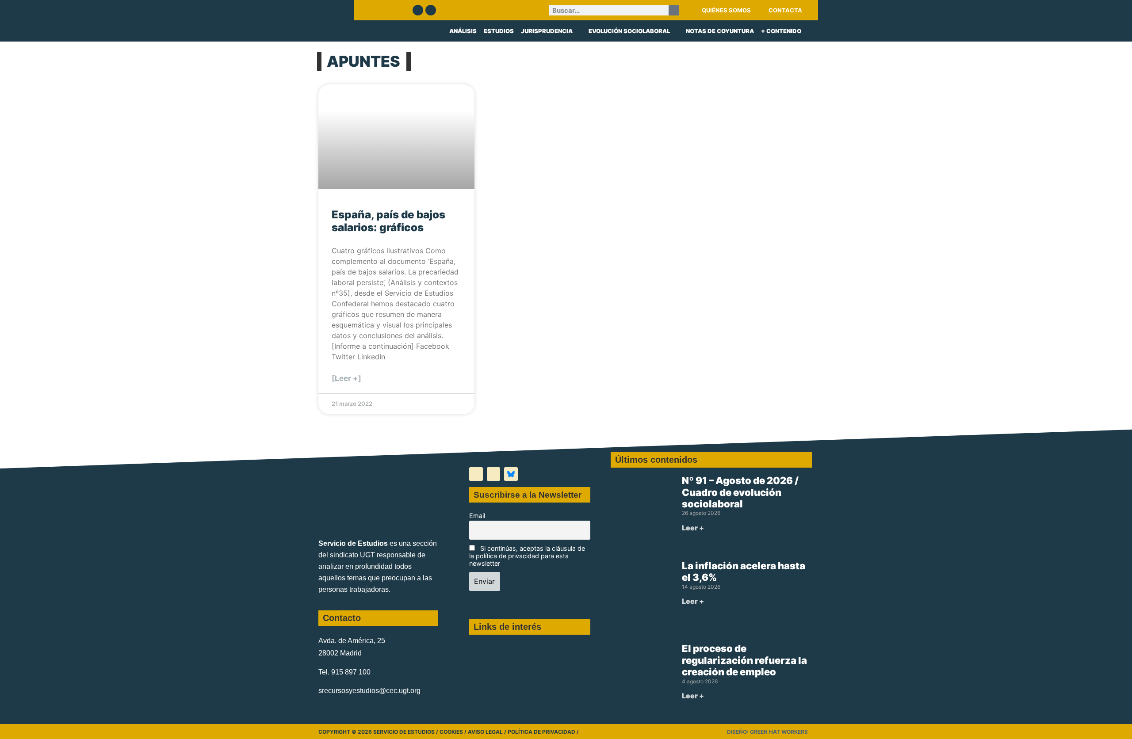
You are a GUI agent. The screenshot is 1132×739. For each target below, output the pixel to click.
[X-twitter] (476, 474)
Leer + (693, 527)
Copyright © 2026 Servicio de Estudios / (379, 731)
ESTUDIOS (499, 30)
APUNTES (363, 61)
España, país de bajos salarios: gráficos (388, 221)
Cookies (451, 731)
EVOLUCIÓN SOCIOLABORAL (629, 30)
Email (477, 515)
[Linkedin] (430, 10)
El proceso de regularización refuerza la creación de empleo (744, 660)
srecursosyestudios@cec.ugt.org (369, 690)
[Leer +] (346, 378)
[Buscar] (674, 10)
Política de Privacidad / (543, 731)
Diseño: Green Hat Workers (767, 731)
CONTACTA (785, 10)
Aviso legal (485, 731)
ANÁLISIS (463, 30)
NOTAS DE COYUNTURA (720, 30)
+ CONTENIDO (781, 30)
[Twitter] (418, 10)
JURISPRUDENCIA (547, 30)
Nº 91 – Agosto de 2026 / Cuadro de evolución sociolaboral (740, 492)
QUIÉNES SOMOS (726, 10)
